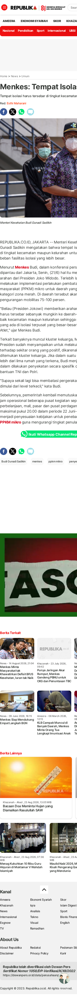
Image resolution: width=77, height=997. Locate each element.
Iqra (32, 905)
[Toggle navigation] (4, 7)
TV (2, 928)
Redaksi (35, 947)
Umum (25, 76)
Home (3, 76)
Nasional (9, 30)
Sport (40, 30)
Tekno (34, 917)
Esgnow (5, 922)
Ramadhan (37, 928)
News (14, 76)
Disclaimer (7, 953)
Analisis (35, 911)
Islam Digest (68, 905)
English (65, 922)
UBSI (72, 30)
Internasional (57, 30)
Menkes (22, 267)
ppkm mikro (55, 461)
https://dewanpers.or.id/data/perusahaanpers (33, 975)
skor (57, 21)
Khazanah (6, 905)
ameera (9, 21)
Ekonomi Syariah (34, 21)
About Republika (11, 947)
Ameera (5, 899)
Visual (34, 922)
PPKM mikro (11, 422)
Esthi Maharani (16, 103)
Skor (63, 899)
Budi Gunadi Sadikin (13, 461)
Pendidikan (25, 30)
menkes (37, 461)
